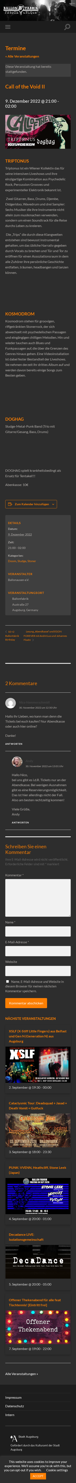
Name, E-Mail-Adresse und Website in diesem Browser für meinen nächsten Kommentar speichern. (34, 986)
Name (10, 922)
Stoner (31, 561)
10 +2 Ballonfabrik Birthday (12, 635)
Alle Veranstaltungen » (21, 1374)
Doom (12, 561)
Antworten (13, 743)
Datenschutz (14, 1406)
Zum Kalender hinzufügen (32, 504)
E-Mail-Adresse (17, 942)
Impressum (13, 1397)
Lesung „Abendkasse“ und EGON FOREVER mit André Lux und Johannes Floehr (45, 635)
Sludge (22, 561)
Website (11, 962)
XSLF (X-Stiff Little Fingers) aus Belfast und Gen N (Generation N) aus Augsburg (37, 1036)
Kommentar (14, 875)
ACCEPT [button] (38, 1476)
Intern (9, 1415)
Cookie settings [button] (57, 1470)
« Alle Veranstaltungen (22, 56)
